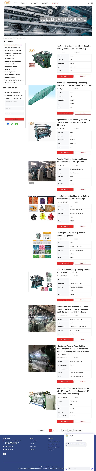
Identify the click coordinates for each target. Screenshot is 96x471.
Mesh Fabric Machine (10, 69)
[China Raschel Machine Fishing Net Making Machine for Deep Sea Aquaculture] (42, 171)
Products (9, 38)
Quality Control (33, 446)
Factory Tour (32, 443)
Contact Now (14, 119)
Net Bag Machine (9, 58)
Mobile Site (47, 466)
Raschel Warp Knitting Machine (13, 53)
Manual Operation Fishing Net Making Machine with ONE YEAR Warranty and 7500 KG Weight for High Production (72, 309)
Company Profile (33, 440)
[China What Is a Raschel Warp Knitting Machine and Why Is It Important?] (42, 281)
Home (4, 38)
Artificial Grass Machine (11, 64)
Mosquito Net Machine (11, 66)
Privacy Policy (54, 466)
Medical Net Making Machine (13, 61)
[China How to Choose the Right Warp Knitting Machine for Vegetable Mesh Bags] (42, 208)
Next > (64, 430)
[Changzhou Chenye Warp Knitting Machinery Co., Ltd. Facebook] (4, 454)
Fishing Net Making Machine (13, 45)
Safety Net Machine (10, 56)
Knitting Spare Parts (10, 77)
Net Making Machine (10, 72)
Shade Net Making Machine (12, 47)
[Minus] (92, 436)
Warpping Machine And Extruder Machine (14, 80)
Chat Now (82, 76)
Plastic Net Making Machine (12, 74)
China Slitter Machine (11, 83)
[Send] (92, 468)
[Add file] (66, 468)
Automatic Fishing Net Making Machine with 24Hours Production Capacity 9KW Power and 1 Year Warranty (73, 391)
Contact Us (32, 449)
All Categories (51, 449)
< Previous (41, 430)
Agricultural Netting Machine (13, 50)
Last (70, 430)
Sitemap (40, 466)
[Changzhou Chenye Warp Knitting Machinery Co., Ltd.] (7, 2)
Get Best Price (65, 76)
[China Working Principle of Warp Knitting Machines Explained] (42, 245)
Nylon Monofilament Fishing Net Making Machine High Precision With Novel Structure (73, 122)
